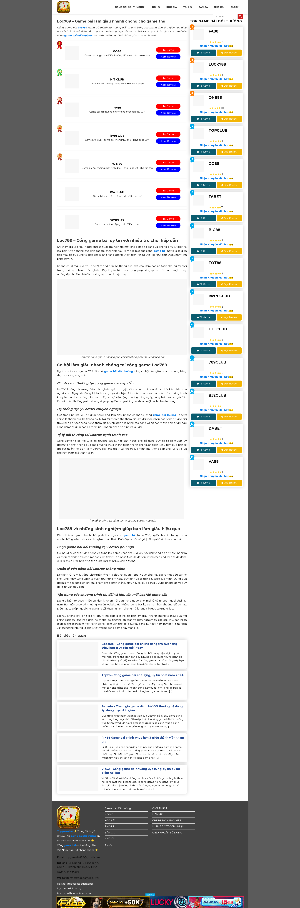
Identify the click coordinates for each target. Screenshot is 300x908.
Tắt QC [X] (150, 895)
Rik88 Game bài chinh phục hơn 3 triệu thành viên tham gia (143, 739)
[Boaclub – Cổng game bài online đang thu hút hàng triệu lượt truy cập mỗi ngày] (78, 653)
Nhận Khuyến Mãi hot (214, 45)
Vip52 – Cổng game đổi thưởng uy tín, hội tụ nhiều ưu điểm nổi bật (141, 771)
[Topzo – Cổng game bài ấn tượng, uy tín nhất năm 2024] (78, 685)
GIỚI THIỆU (159, 808)
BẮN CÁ (203, 7)
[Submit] (240, 16)
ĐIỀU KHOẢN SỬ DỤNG (167, 832)
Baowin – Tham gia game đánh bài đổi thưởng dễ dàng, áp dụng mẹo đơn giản (142, 708)
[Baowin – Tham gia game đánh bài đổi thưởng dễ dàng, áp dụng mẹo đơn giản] (78, 716)
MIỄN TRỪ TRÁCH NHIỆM (168, 826)
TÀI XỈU (187, 7)
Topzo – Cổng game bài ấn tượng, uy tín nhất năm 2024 (143, 675)
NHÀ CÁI (219, 7)
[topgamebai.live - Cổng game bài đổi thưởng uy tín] (68, 7)
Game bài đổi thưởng (129, 7)
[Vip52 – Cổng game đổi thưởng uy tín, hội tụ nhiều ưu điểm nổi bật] (78, 779)
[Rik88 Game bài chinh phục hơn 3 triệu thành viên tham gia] (78, 747)
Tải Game (205, 52)
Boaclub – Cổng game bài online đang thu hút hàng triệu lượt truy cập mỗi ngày (139, 646)
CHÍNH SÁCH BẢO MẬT (166, 820)
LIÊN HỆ (157, 814)
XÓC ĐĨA (171, 7)
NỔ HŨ (156, 7)
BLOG (234, 7)
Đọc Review (230, 52)
